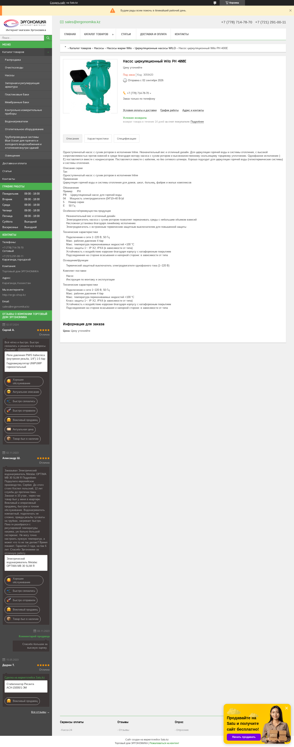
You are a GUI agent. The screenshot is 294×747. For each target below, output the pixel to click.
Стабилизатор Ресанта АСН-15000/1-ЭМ (20, 686)
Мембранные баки (17, 102)
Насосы (9, 75)
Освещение (12, 155)
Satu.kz (165, 739)
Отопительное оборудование (24, 129)
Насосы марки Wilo (119, 48)
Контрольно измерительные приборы (23, 111)
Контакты (8, 179)
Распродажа (13, 59)
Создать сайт (57, 2)
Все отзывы (38, 712)
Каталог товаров (13, 52)
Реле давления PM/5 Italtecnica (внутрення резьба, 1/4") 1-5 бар (26, 357)
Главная (70, 34)
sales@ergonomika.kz (15, 306)
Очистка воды (14, 67)
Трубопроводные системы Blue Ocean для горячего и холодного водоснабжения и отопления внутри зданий (23, 142)
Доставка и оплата (14, 163)
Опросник (182, 730)
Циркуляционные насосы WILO (155, 48)
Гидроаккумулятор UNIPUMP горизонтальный (24, 365)
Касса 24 (66, 730)
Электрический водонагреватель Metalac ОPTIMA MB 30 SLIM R (22, 562)
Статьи (7, 171)
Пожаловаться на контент (164, 743)
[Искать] (48, 38)
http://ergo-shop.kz (14, 295)
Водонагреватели (16, 121)
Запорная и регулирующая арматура (22, 84)
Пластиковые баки (17, 94)
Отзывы (124, 730)
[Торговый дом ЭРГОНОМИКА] (26, 23)
